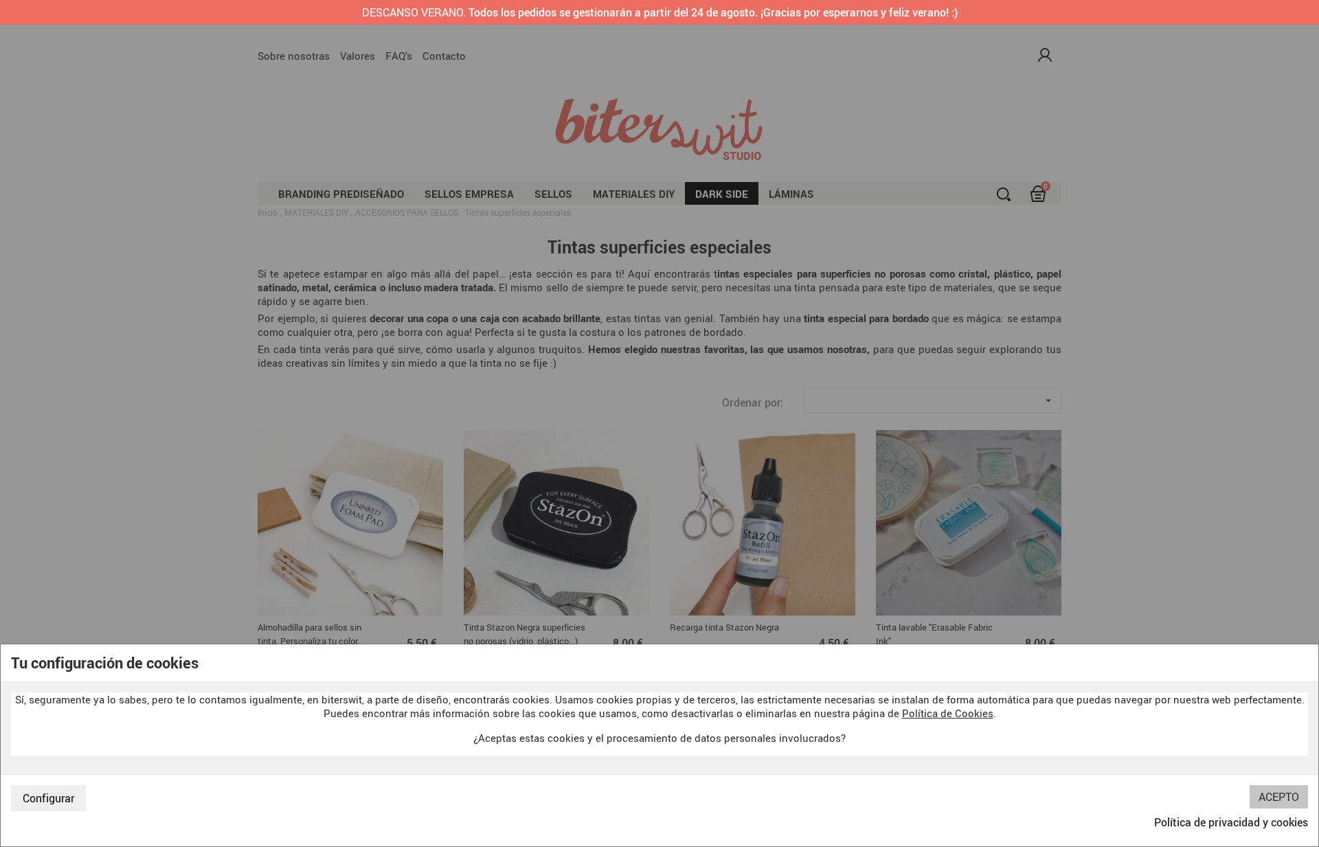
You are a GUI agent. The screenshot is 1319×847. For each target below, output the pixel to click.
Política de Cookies (947, 713)
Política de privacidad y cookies (1231, 822)
